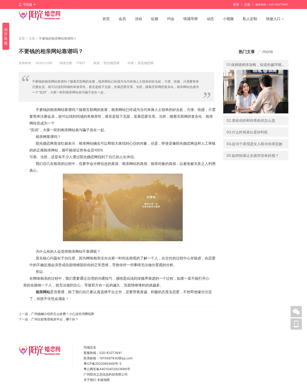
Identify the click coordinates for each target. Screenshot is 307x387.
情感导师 (190, 18)
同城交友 (90, 347)
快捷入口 (274, 18)
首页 (106, 18)
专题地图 (103, 380)
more (267, 51)
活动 (138, 18)
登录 (236, 4)
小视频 (228, 18)
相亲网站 (43, 292)
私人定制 (250, 18)
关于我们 (90, 380)
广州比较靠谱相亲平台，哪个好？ (54, 319)
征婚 (154, 18)
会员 (122, 18)
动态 (210, 18)
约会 (170, 18)
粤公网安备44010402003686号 (107, 369)
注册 (247, 4)
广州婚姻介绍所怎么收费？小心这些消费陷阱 (62, 314)
